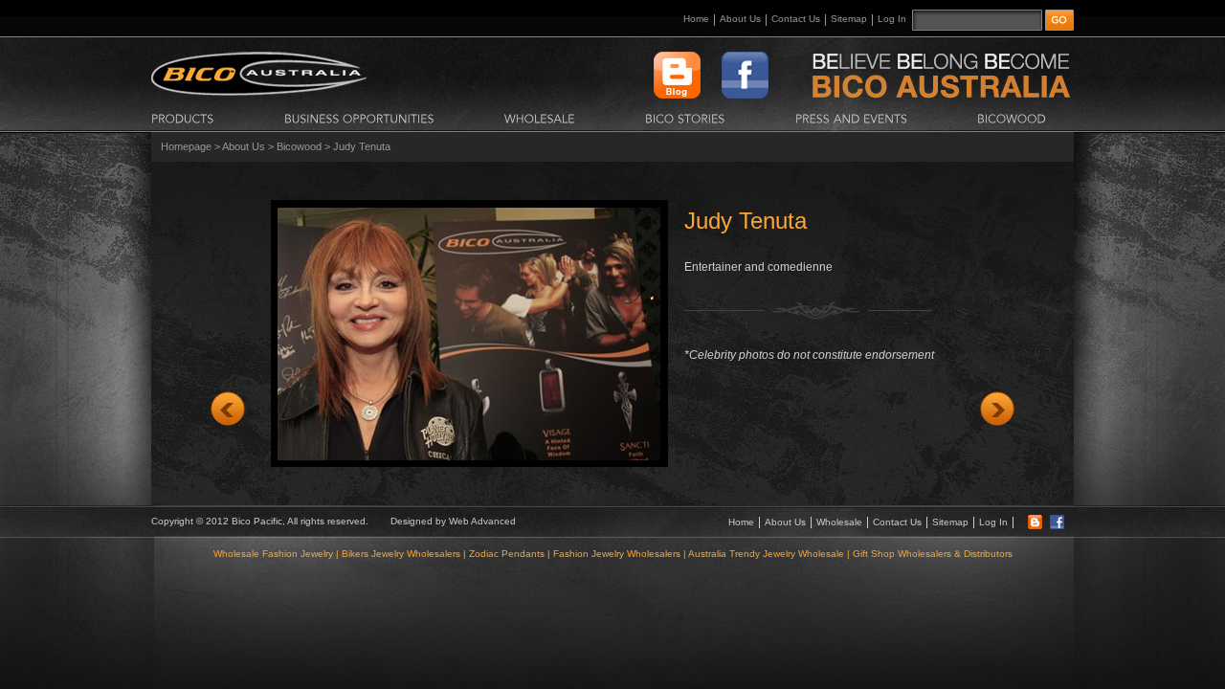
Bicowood (299, 146)
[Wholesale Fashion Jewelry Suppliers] (259, 92)
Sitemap (849, 18)
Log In (892, 18)
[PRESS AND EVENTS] (851, 117)
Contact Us (795, 18)
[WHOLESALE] (539, 117)
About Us (740, 18)
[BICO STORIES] (685, 117)
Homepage (186, 146)
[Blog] (1035, 526)
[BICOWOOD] (1011, 117)
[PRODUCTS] (182, 117)
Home (696, 18)
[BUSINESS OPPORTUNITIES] (359, 117)
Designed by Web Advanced (453, 521)
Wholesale (839, 522)
